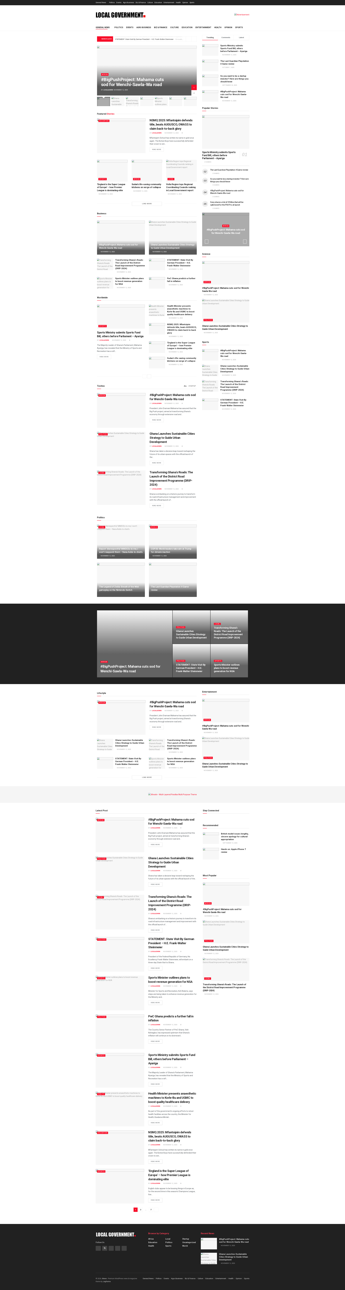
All (185, 386)
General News (101, 2)
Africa (105, 74)
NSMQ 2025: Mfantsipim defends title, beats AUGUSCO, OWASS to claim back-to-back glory (171, 124)
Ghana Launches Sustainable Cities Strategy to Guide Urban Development (172, 438)
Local (171, 179)
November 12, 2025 (171, 133)
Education (158, 2)
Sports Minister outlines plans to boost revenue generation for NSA (129, 281)
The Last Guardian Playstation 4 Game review (229, 170)
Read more (156, 149)
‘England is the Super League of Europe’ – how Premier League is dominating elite (111, 187)
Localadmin (108, 90)
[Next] (149, 376)
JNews (104, 1279)
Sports (192, 2)
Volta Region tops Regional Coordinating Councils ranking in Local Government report (181, 187)
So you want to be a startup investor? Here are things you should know (234, 79)
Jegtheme (107, 1281)
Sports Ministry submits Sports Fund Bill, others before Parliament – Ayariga (233, 48)
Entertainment (169, 2)
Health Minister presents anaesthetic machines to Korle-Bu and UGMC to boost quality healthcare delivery (172, 1098)
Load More (147, 204)
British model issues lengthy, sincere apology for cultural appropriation (235, 837)
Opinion (185, 2)
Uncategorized (189, 1242)
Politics (112, 2)
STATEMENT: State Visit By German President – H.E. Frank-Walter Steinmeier (144, 39)
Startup (192, 386)
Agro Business (128, 2)
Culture (150, 2)
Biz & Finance (141, 2)
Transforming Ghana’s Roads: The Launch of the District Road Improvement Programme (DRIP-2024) (224, 987)
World (154, 527)
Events (118, 2)
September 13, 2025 (229, 843)
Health (178, 2)
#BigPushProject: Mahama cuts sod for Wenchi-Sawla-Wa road (132, 82)
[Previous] (144, 376)
